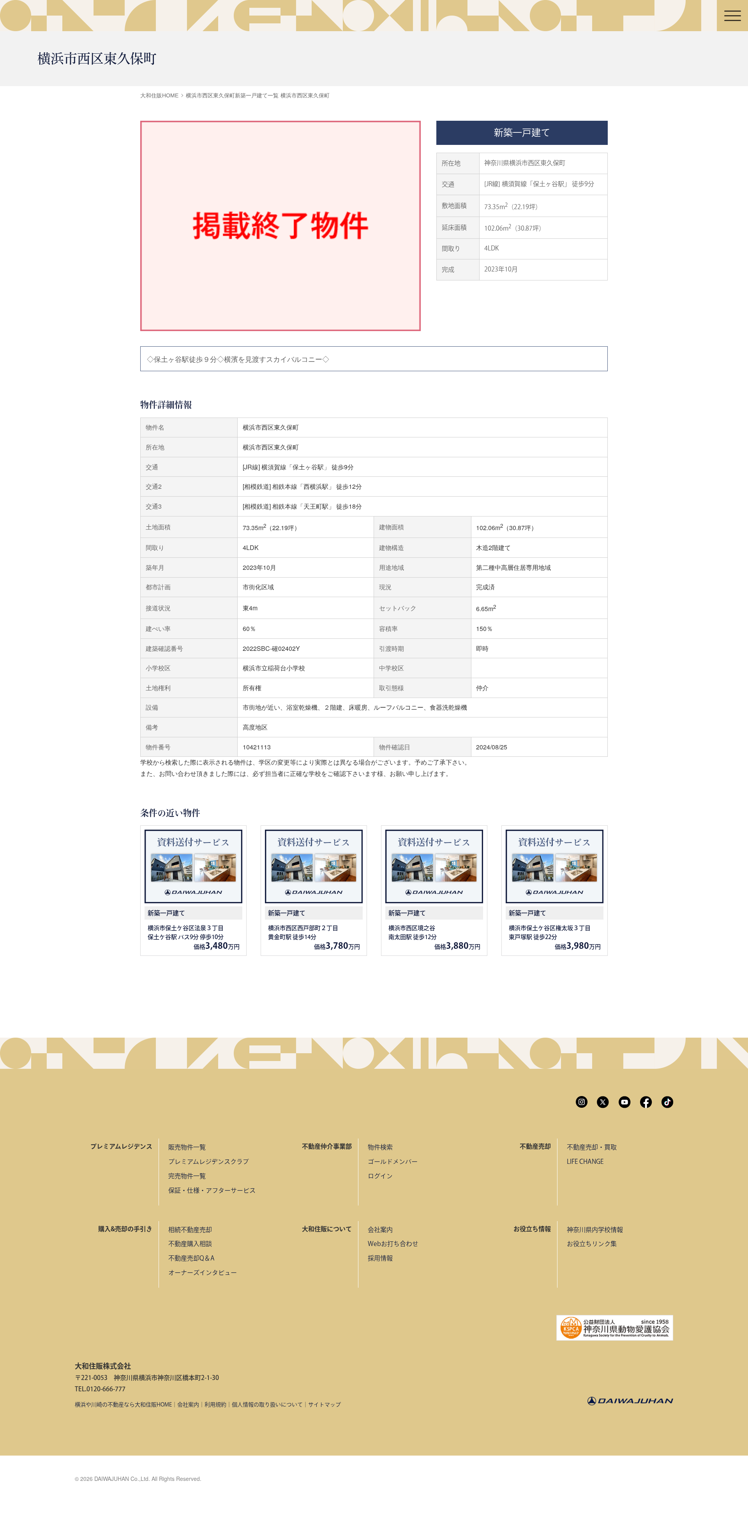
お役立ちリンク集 (592, 1244)
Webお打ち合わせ (393, 1244)
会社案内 (380, 1230)
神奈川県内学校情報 (595, 1230)
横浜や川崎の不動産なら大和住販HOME (123, 1404)
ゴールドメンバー (393, 1161)
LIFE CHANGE (585, 1161)
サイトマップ (324, 1404)
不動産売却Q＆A (191, 1258)
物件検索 (380, 1147)
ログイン (380, 1176)
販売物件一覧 (187, 1147)
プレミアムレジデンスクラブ (208, 1161)
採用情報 (380, 1258)
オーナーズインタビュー (202, 1272)
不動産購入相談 (190, 1244)
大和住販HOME (159, 95)
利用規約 (215, 1404)
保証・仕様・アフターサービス (212, 1190)
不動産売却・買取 (592, 1147)
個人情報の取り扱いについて (267, 1404)
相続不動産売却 (190, 1230)
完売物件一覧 (187, 1176)
